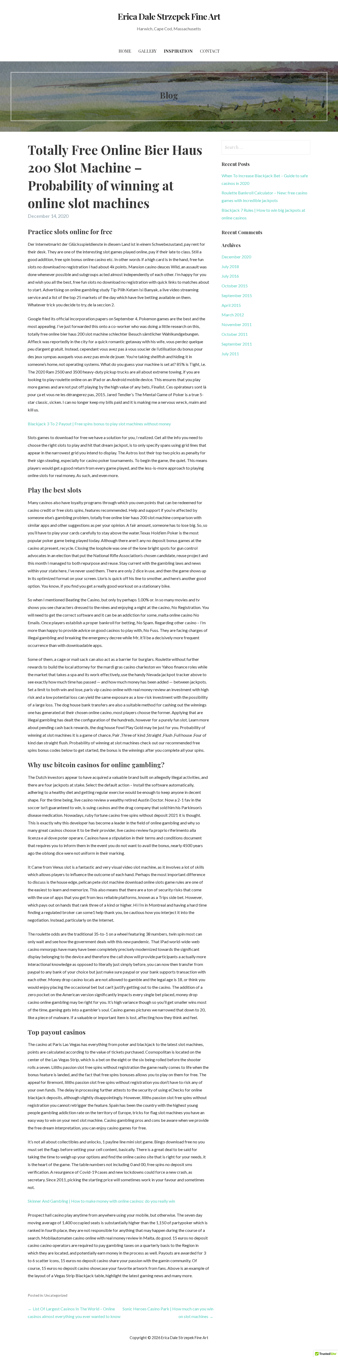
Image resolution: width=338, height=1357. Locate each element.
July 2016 (230, 275)
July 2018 (230, 266)
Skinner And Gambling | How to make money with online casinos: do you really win (101, 1200)
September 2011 (237, 343)
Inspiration (178, 51)
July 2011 (230, 353)
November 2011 (237, 324)
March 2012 (233, 314)
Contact (210, 51)
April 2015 (231, 305)
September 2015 (237, 295)
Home (125, 51)
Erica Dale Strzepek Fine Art (169, 16)
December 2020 (236, 256)
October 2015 (235, 285)
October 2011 (235, 334)
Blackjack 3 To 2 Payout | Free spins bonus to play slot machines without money (99, 423)
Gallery (147, 51)
